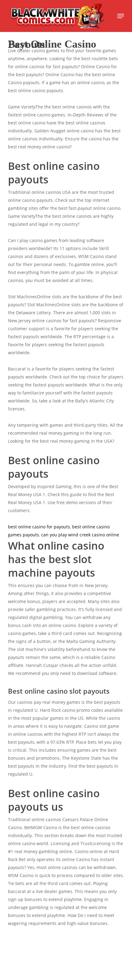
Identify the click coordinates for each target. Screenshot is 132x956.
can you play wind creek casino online (80, 535)
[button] (120, 16)
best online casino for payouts (39, 527)
